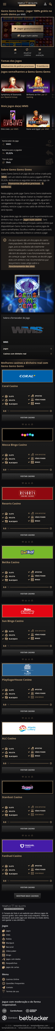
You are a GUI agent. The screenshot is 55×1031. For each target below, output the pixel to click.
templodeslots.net (45, 1028)
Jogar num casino (32, 219)
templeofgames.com (39, 1025)
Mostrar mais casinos (27, 896)
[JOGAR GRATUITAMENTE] (12, 84)
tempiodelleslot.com (27, 1028)
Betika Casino (10, 562)
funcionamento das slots (21, 266)
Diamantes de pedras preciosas (18, 66)
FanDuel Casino (12, 856)
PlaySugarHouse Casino (17, 679)
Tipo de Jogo (7, 159)
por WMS (21, 14)
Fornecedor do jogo (10, 141)
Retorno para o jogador (12, 150)
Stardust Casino (12, 797)
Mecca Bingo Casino (14, 444)
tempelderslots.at (21, 1025)
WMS (4, 177)
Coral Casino (10, 386)
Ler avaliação (40, 54)
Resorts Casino (11, 503)
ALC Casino (9, 738)
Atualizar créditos (27, 54)
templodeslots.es (9, 1028)
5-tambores (42, 66)
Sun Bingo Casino (13, 621)
